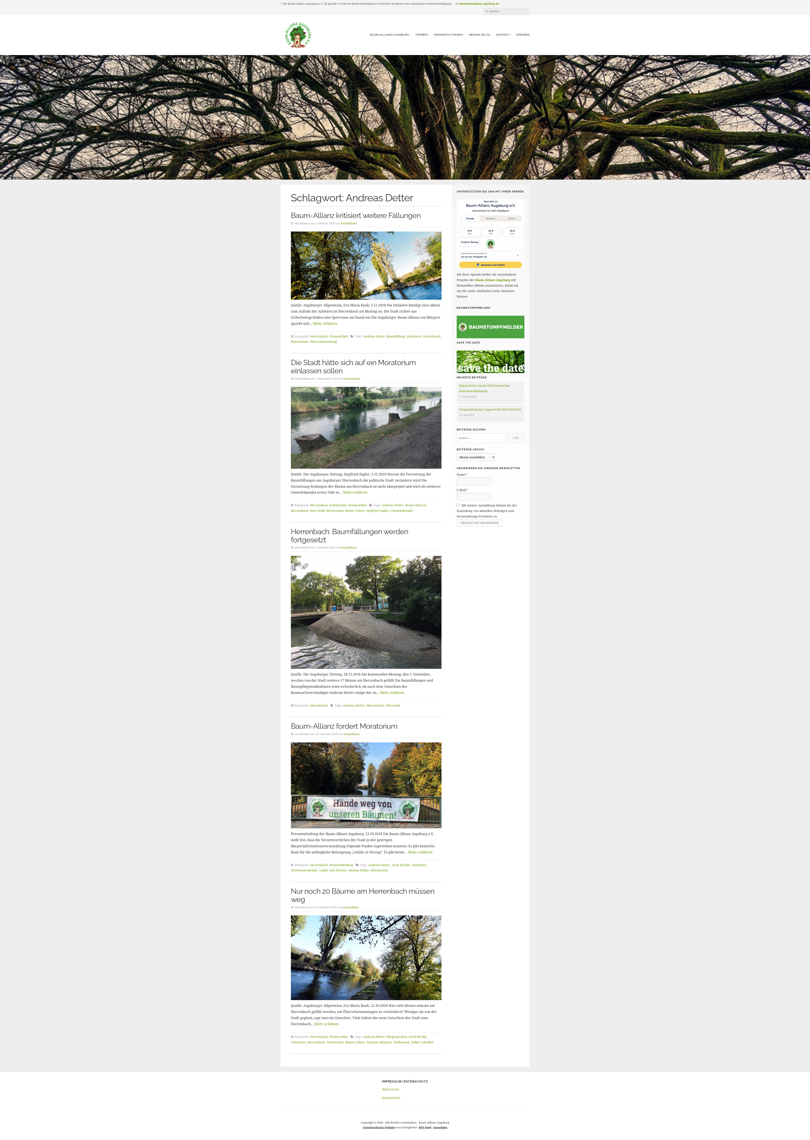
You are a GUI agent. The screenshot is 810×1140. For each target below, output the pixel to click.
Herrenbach (319, 336)
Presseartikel (338, 336)
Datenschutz (391, 1098)
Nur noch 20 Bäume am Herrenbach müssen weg (362, 895)
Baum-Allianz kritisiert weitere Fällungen (356, 215)
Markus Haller (358, 870)
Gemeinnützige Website (379, 1127)
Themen (421, 34)
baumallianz (349, 223)
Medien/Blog (479, 34)
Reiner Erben (354, 511)
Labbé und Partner (333, 870)
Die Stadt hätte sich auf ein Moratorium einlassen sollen (353, 366)
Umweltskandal (402, 511)
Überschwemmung (323, 342)
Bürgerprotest (397, 1037)
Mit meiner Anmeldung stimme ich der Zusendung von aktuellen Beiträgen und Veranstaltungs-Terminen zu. (487, 510)
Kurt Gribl (317, 511)
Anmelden (440, 1127)
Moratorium (299, 342)
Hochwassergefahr (304, 870)
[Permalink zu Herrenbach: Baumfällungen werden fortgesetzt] (366, 612)
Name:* (462, 475)
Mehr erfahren (325, 323)
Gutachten (413, 336)
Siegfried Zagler (377, 511)
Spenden (522, 34)
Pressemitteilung (341, 865)
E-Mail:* (462, 490)
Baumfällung (396, 336)
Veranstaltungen (448, 34)
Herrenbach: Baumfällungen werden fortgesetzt (349, 535)
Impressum (390, 1089)
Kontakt (503, 34)
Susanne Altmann (379, 1042)
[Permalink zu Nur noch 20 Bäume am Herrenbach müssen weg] (366, 957)
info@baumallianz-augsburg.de (479, 3)
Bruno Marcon (415, 505)
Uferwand (393, 705)
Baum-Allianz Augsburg (389, 34)
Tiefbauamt (401, 1042)
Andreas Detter (374, 336)
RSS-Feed (425, 1127)
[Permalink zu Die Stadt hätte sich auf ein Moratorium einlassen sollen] (366, 427)
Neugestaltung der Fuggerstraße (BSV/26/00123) (490, 409)
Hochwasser (335, 1042)
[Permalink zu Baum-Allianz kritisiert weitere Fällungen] (366, 266)
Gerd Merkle (401, 865)
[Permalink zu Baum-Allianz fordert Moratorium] (366, 785)
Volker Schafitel (422, 1042)
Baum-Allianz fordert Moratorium (344, 726)
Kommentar (338, 505)
